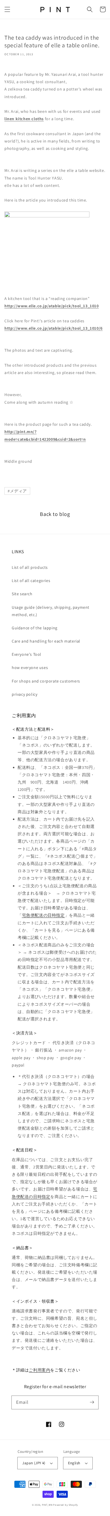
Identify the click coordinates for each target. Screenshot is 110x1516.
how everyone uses (30, 667)
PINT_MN (47, 1504)
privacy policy (24, 694)
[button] (7, 9)
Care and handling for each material (46, 641)
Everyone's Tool (26, 654)
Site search (22, 593)
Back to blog (55, 514)
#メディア (17, 491)
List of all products (30, 567)
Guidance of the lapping (34, 627)
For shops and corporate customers (46, 681)
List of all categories (31, 580)
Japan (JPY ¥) (33, 1462)
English (74, 1462)
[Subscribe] (91, 1402)
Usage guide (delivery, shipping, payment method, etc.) (50, 611)
